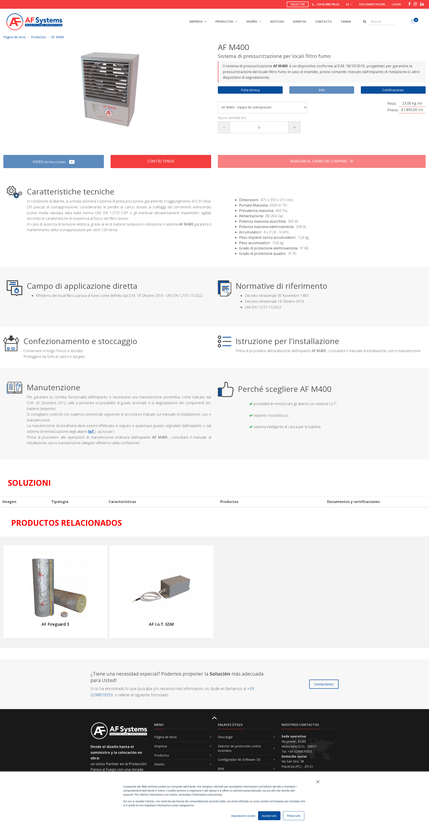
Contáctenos (160, 161)
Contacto (323, 21)
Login (396, 4)
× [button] (317, 780)
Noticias (277, 21)
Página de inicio (14, 37)
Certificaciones (393, 90)
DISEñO (252, 21)
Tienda (346, 21)
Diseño (159, 764)
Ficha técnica (250, 90)
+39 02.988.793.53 (327, 4)
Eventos (299, 21)
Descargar (225, 737)
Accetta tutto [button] (269, 816)
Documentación (372, 4)
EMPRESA (196, 21)
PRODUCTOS (224, 21)
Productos (38, 37)
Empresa (160, 746)
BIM (221, 769)
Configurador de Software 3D (239, 759)
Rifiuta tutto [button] (294, 816)
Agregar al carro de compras (319, 161)
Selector (297, 4)
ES (348, 4)
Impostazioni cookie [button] (243, 816)
